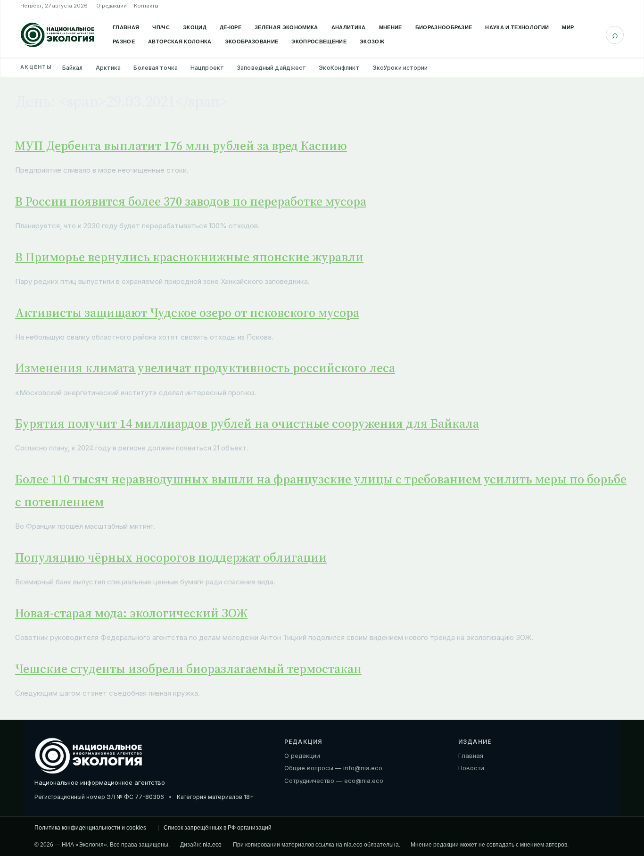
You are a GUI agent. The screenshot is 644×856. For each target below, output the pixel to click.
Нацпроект (207, 67)
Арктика (108, 67)
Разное (124, 41)
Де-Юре (230, 27)
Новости (471, 768)
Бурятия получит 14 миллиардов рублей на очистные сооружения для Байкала (247, 423)
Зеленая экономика (286, 27)
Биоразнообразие (443, 27)
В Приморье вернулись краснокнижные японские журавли (189, 257)
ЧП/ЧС (161, 27)
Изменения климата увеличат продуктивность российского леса (205, 367)
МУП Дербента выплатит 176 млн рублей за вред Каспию (181, 145)
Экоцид (194, 27)
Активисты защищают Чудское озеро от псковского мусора (187, 312)
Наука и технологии (517, 27)
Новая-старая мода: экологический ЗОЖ (131, 613)
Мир (568, 27)
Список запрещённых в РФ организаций (218, 827)
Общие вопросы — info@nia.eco (333, 768)
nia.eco (212, 844)
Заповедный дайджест (271, 67)
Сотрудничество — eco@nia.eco (333, 780)
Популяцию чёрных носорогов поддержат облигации (171, 557)
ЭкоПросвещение (319, 41)
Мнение (390, 27)
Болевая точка (155, 67)
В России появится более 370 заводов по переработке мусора (190, 201)
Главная (126, 27)
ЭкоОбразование (252, 41)
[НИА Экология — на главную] (57, 35)
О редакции (111, 5)
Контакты (146, 5)
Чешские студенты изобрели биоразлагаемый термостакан (188, 668)
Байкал (72, 67)
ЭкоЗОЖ (372, 41)
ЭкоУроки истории (400, 67)
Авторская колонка (180, 41)
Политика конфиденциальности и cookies (90, 827)
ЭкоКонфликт (339, 67)
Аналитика (348, 27)
